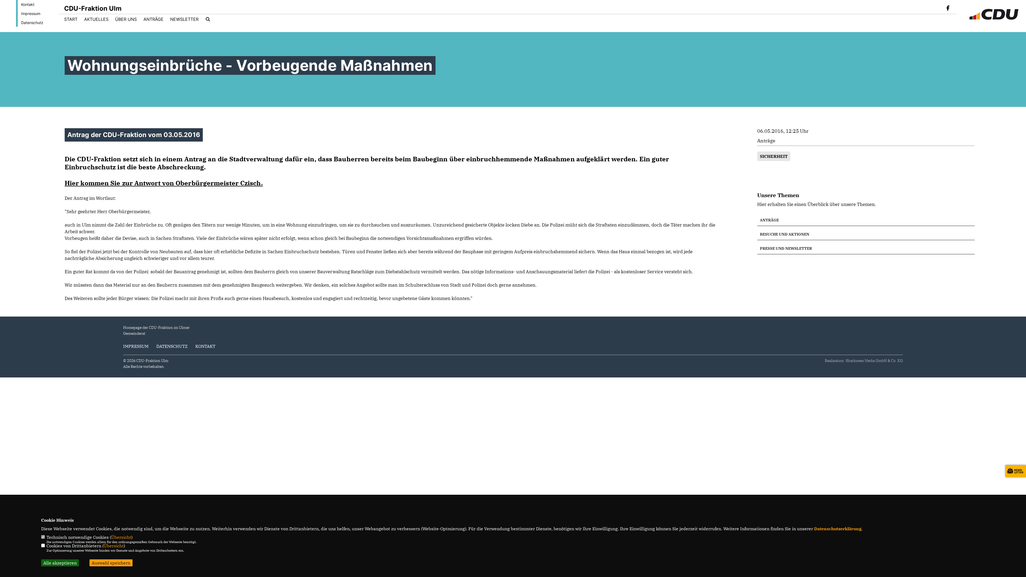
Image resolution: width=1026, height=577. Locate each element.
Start (70, 19)
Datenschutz (32, 22)
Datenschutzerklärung (837, 528)
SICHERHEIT (774, 156)
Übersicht (121, 537)
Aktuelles (96, 19)
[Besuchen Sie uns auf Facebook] (948, 8)
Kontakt (27, 4)
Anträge (153, 19)
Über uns (126, 19)
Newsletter (184, 19)
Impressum (30, 13)
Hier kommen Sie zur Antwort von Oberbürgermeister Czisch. (164, 183)
